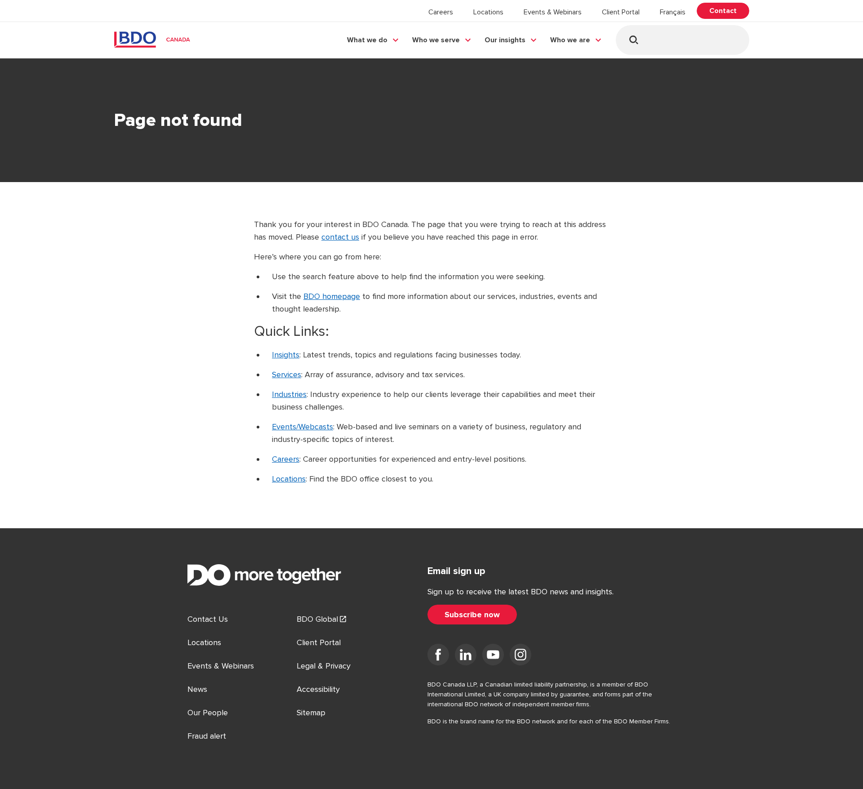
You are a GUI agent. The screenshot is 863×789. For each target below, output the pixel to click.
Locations (488, 12)
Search (633, 39)
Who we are (570, 40)
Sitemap (311, 713)
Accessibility (318, 689)
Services (286, 374)
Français (672, 12)
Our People (207, 713)
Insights (285, 355)
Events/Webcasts (302, 427)
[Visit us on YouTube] (493, 656)
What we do (367, 40)
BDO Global (317, 619)
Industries (289, 394)
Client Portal (621, 12)
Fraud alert (206, 736)
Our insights (505, 40)
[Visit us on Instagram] (520, 656)
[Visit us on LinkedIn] (465, 656)
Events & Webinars (553, 12)
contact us (340, 237)
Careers (440, 12)
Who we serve (436, 40)
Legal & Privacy (324, 666)
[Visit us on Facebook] (438, 656)
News (197, 689)
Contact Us (207, 619)
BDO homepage (331, 296)
